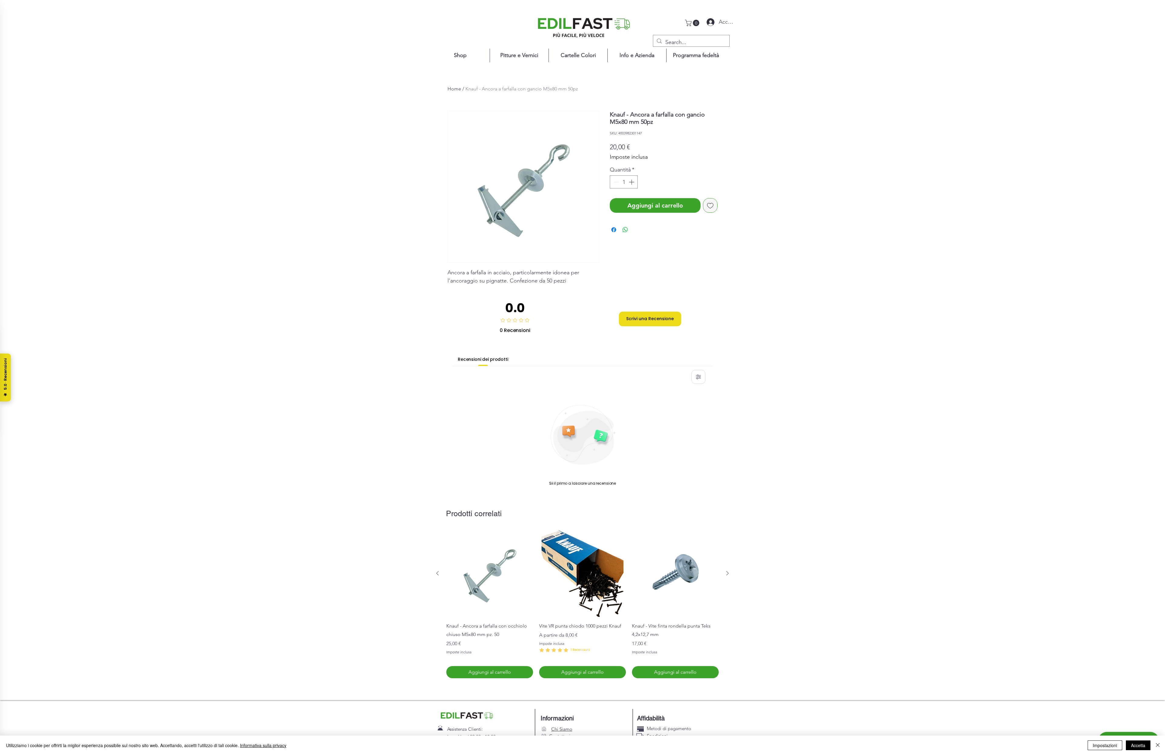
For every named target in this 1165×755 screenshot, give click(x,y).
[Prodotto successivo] (727, 573)
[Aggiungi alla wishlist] (710, 205)
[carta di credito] (640, 729)
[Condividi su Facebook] (613, 229)
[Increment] (632, 182)
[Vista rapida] (489, 573)
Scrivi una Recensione (650, 319)
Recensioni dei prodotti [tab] (483, 359)
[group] (582, 604)
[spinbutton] (623, 182)
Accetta (1138, 745)
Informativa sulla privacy (263, 745)
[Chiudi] (1157, 745)
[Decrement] (615, 182)
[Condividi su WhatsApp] (625, 229)
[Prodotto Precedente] (437, 573)
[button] (693, 23)
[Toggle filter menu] (698, 377)
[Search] (544, 729)
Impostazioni (1105, 745)
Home (454, 89)
